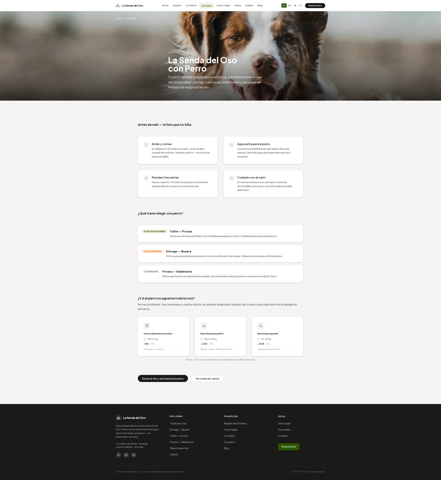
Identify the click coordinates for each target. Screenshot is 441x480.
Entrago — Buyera (180, 429)
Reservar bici (315, 5)
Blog (260, 5)
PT (300, 5)
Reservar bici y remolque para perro (163, 378)
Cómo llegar (231, 429)
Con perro (229, 441)
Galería (249, 5)
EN (289, 5)
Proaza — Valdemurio (182, 441)
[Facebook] (118, 455)
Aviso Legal (284, 423)
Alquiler (177, 5)
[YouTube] (133, 455)
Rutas (165, 5)
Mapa (238, 5)
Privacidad (284, 429)
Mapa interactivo (179, 448)
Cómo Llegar (223, 5)
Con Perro (206, 5)
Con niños (229, 435)
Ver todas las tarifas (207, 378)
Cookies (283, 435)
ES (284, 5)
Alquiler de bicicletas (235, 423)
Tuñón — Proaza (179, 435)
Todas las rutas (178, 423)
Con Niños (191, 5)
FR (295, 5)
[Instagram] (126, 455)
